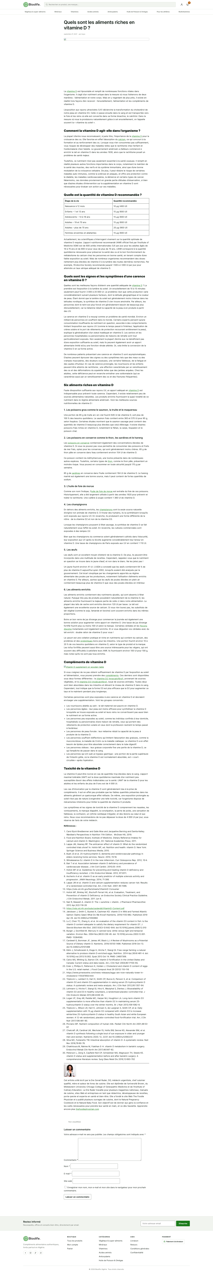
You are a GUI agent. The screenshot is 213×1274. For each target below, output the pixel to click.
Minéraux (58, 12)
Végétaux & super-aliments (35, 12)
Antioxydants (113, 12)
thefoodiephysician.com (87, 1109)
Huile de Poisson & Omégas (137, 12)
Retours (133, 1244)
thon (110, 461)
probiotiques (86, 641)
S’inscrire (183, 1223)
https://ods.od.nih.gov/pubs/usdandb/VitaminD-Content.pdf (95, 908)
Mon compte (72, 1244)
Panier (70, 1248)
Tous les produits (74, 1241)
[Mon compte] (181, 4)
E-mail (67, 1173)
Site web (68, 1181)
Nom (67, 1166)
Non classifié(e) (74, 1122)
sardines (76, 473)
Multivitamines (184, 12)
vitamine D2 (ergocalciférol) (110, 678)
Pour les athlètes (163, 12)
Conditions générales (139, 1248)
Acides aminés (93, 12)
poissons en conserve (78, 443)
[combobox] (111, 4)
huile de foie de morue (102, 491)
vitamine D (72, 91)
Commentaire (71, 1160)
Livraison (134, 1241)
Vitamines (74, 12)
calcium (121, 139)
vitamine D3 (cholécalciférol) (93, 682)
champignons (106, 509)
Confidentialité (136, 1252)
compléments (112, 675)
